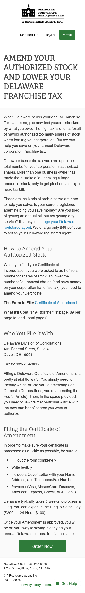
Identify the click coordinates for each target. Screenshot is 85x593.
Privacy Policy (31, 585)
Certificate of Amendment (56, 302)
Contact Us (29, 35)
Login (50, 35)
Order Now (42, 546)
